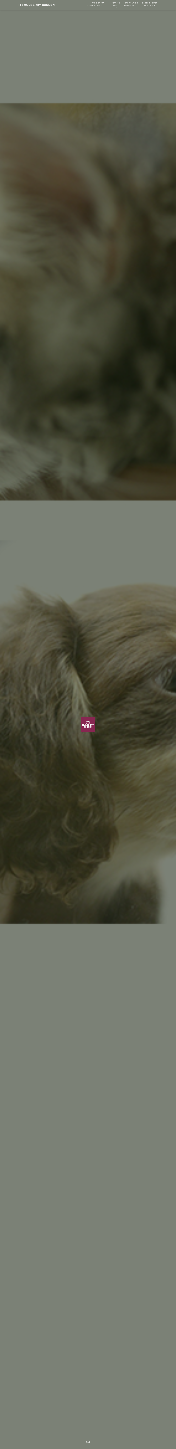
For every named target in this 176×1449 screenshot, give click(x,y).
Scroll (88, 1442)
